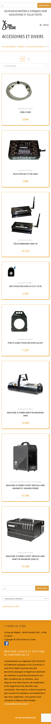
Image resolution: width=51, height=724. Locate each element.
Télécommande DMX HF (25, 243)
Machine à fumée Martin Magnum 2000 (25, 414)
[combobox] (25, 599)
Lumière (21, 46)
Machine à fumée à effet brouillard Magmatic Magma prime (25, 487)
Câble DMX (25, 112)
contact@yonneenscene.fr (16, 703)
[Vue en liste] (28, 59)
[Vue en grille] (22, 59)
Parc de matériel (9, 46)
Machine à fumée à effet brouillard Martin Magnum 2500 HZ (25, 557)
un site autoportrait (25, 717)
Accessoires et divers (35, 46)
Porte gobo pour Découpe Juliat (25, 342)
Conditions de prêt (11, 606)
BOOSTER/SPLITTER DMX (25, 174)
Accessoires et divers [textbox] (24, 598)
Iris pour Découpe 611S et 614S (25, 286)
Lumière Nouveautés (33, 482)
